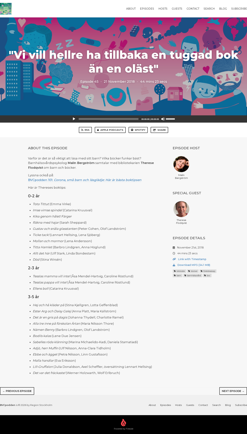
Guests (177, 8)
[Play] (74, 119)
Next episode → (233, 391)
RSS (87, 129)
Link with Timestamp (191, 259)
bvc (208, 275)
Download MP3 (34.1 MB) (193, 265)
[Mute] (163, 119)
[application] (123, 119)
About (131, 8)
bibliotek (180, 271)
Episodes (147, 8)
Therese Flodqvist (181, 221)
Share (161, 129)
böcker (193, 271)
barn (178, 275)
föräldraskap (209, 271)
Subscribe (239, 8)
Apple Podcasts (111, 129)
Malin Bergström (181, 176)
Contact (193, 8)
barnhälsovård (194, 275)
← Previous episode (17, 391)
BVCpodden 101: (84, 180)
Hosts (162, 8)
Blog (223, 8)
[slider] (171, 118)
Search (209, 8)
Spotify (140, 129)
